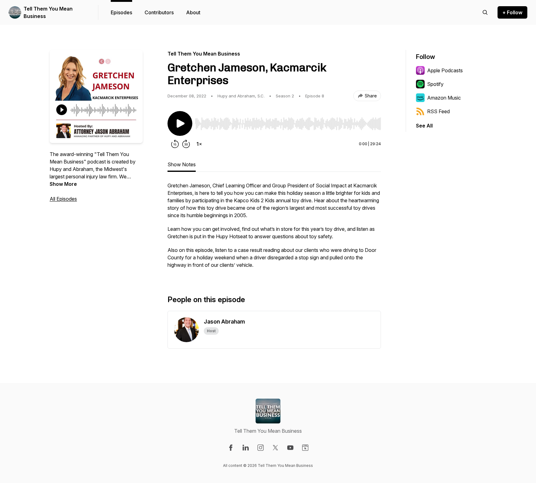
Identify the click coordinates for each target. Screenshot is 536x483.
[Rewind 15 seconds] (175, 144)
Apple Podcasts (445, 70)
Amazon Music (444, 98)
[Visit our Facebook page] (231, 448)
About (193, 12)
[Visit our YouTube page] (290, 448)
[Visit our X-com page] (275, 448)
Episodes (121, 12)
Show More (63, 184)
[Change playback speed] (199, 144)
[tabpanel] (274, 228)
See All (424, 126)
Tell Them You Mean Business (48, 12)
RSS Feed (438, 111)
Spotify (435, 84)
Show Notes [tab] (182, 164)
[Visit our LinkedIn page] (246, 448)
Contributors (159, 12)
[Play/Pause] (180, 123)
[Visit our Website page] (305, 448)
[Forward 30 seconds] (186, 144)
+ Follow (512, 12)
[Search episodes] (485, 12)
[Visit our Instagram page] (260, 448)
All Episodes (63, 199)
